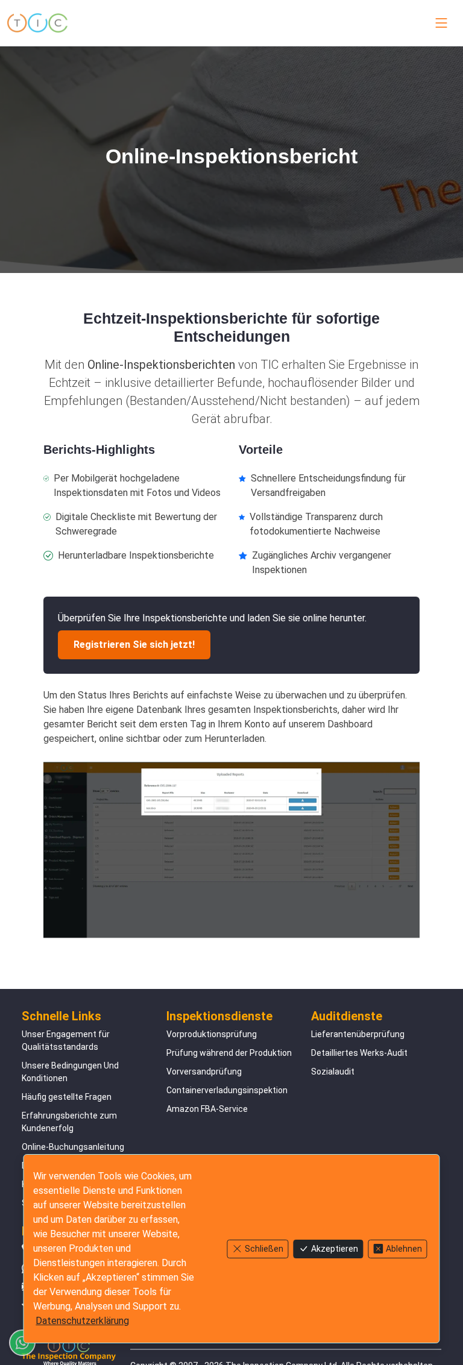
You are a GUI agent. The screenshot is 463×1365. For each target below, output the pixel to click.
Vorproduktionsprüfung (211, 1034)
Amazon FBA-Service (207, 1109)
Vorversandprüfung (204, 1071)
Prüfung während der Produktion (229, 1053)
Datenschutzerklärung (82, 1320)
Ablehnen (404, 1249)
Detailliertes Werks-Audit (359, 1053)
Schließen (264, 1249)
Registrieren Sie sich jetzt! (134, 644)
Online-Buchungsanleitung (73, 1147)
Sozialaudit (332, 1071)
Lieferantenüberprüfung (358, 1034)
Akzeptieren (334, 1249)
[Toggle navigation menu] (439, 23)
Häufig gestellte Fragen (67, 1097)
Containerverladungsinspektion (227, 1090)
